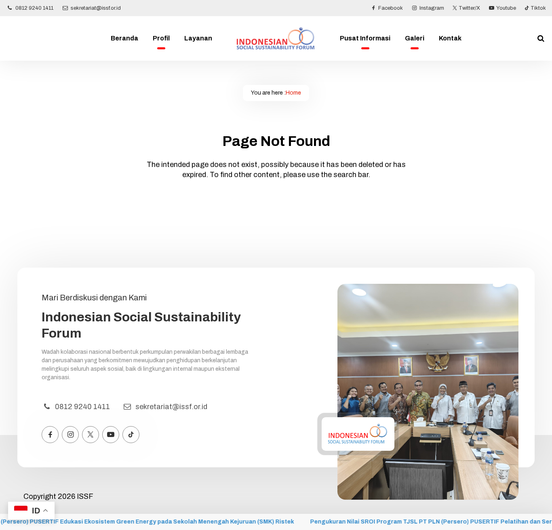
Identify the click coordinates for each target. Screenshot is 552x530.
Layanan (198, 38)
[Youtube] (110, 434)
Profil (161, 38)
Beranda (124, 38)
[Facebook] (50, 434)
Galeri (414, 38)
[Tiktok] (130, 434)
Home (293, 93)
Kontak (450, 38)
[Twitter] (90, 434)
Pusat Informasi (365, 38)
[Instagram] (70, 434)
